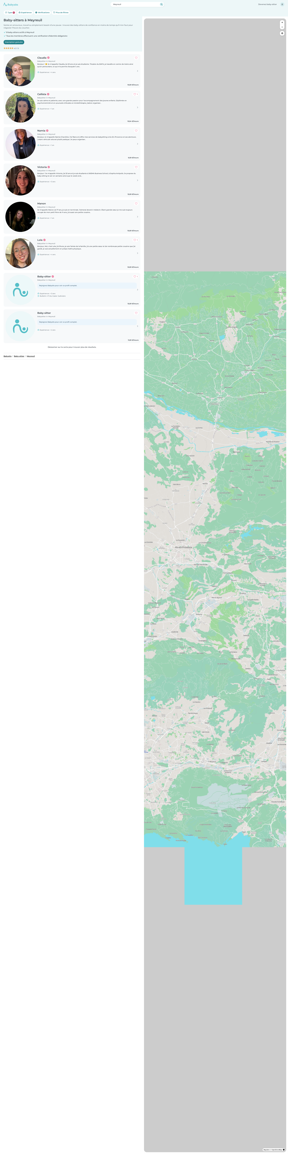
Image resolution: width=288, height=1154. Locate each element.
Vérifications (43, 12)
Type (10, 12)
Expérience (26, 12)
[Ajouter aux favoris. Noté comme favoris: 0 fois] (136, 58)
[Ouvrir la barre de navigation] (282, 4)
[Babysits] (11, 4)
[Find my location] (282, 33)
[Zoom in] (282, 22)
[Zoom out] (282, 27)
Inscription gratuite (14, 42)
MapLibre (267, 1150)
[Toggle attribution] (283, 1149)
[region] (215, 585)
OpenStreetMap (277, 1150)
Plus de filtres (61, 12)
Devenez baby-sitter (267, 4)
